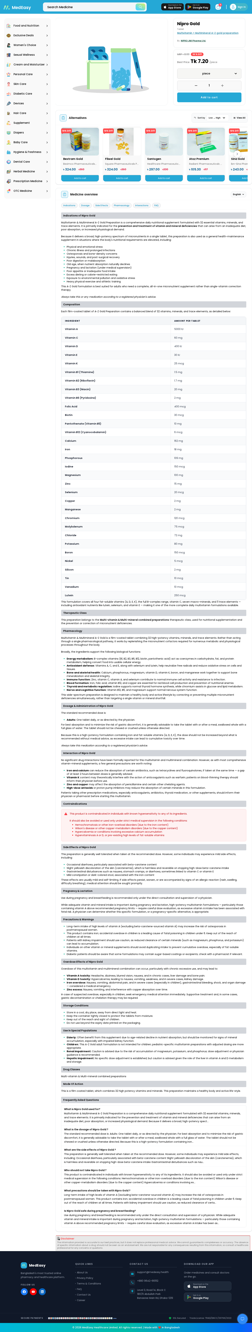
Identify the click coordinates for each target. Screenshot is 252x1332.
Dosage (85, 205)
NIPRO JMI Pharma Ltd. (193, 40)
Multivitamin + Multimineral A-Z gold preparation (207, 33)
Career (81, 1300)
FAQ (156, 205)
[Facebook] (24, 1291)
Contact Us (84, 1294)
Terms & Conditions (89, 1283)
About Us (82, 1272)
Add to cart (209, 97)
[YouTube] (33, 1291)
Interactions (141, 205)
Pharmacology (121, 205)
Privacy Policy (85, 1278)
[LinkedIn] (42, 1291)
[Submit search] (140, 6)
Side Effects (101, 205)
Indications (69, 205)
